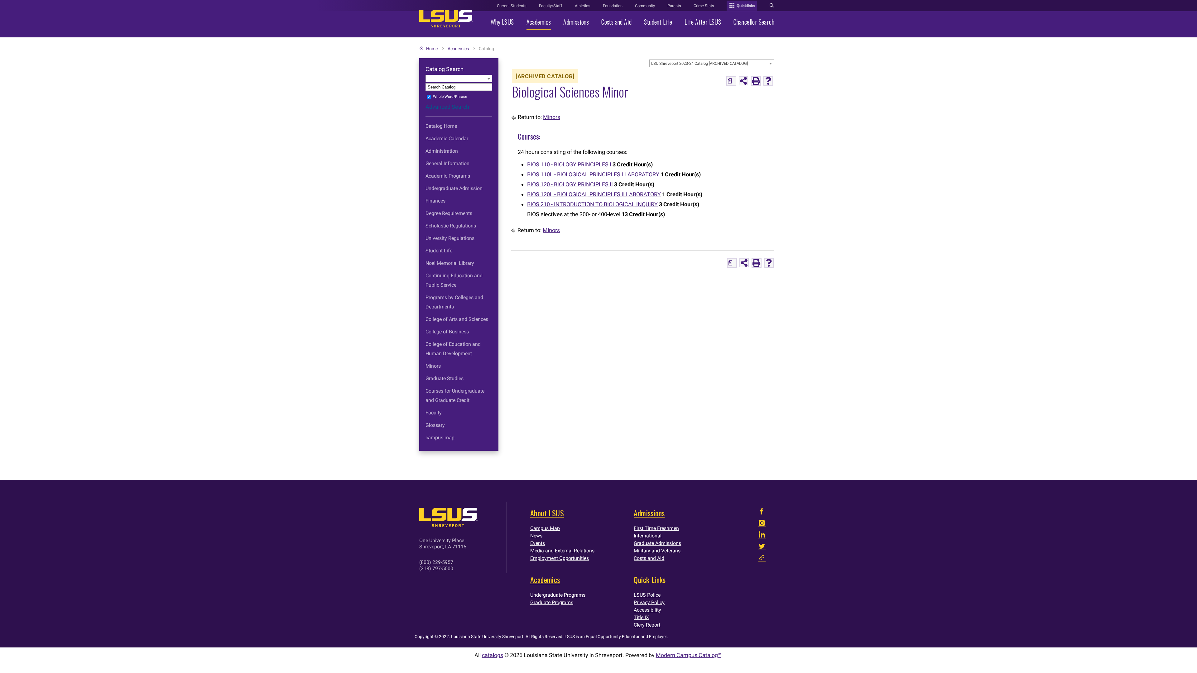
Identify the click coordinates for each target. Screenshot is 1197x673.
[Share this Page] (743, 80)
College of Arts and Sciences (456, 319)
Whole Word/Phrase (450, 96)
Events (537, 543)
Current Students (511, 5)
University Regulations (449, 238)
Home (432, 48)
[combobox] (711, 63)
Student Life (658, 22)
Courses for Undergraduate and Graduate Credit (454, 395)
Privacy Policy (649, 602)
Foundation (613, 5)
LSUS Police (647, 595)
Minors (433, 366)
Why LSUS (502, 22)
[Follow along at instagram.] (762, 524)
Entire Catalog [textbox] (439, 78)
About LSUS (547, 512)
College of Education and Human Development (453, 348)
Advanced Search (447, 106)
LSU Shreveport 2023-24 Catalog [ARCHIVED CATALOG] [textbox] (699, 63)
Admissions (576, 22)
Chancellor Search (753, 22)
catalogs (492, 655)
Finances (435, 201)
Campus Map (545, 528)
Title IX (641, 617)
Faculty (433, 413)
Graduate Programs (551, 602)
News (536, 536)
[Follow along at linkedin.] (762, 536)
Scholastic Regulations (450, 226)
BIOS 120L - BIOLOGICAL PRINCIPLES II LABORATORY (594, 194)
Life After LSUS (703, 22)
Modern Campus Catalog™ (688, 655)
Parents (674, 5)
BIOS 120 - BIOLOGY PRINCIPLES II (570, 184)
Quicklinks (745, 5)
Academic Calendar (446, 138)
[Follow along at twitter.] (762, 548)
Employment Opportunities (559, 558)
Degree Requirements (448, 213)
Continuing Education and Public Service (454, 280)
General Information (447, 163)
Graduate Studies (444, 378)
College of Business (447, 332)
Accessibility (647, 610)
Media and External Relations (562, 551)
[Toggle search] (771, 6)
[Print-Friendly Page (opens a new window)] (756, 81)
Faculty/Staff (550, 5)
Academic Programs (447, 176)
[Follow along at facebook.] (762, 513)
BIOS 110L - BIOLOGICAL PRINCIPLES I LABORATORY (593, 174)
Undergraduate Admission (454, 188)
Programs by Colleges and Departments (454, 302)
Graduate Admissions (657, 543)
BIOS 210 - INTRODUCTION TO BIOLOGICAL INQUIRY (592, 204)
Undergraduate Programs (557, 595)
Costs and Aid (616, 22)
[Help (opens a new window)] (768, 81)
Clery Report (647, 625)
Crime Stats (704, 5)
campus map (439, 438)
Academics (538, 22)
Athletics (582, 5)
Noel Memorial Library (449, 263)
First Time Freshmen (656, 528)
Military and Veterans (657, 551)
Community (645, 5)
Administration (441, 151)
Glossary (435, 425)
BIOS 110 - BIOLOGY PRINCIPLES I (569, 164)
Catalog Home (441, 126)
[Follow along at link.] (762, 559)
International (647, 536)
